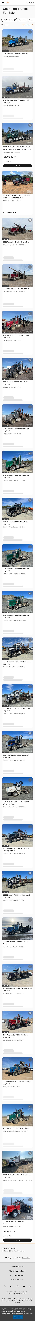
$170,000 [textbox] (8, 157)
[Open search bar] (27, 2)
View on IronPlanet (9, 212)
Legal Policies (23, 1292)
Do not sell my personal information (17, 1293)
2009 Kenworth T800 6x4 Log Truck (15, 1128)
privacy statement (20, 1313)
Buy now (17, 165)
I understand (18, 1317)
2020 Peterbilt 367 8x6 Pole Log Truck (16, 289)
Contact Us (26, 1258)
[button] (9, 20)
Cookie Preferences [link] (17, 1295)
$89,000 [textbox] (8, 1231)
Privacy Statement (11, 1292)
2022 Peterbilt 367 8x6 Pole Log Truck (16, 242)
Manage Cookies (6, 1313)
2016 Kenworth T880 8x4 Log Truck (15, 54)
